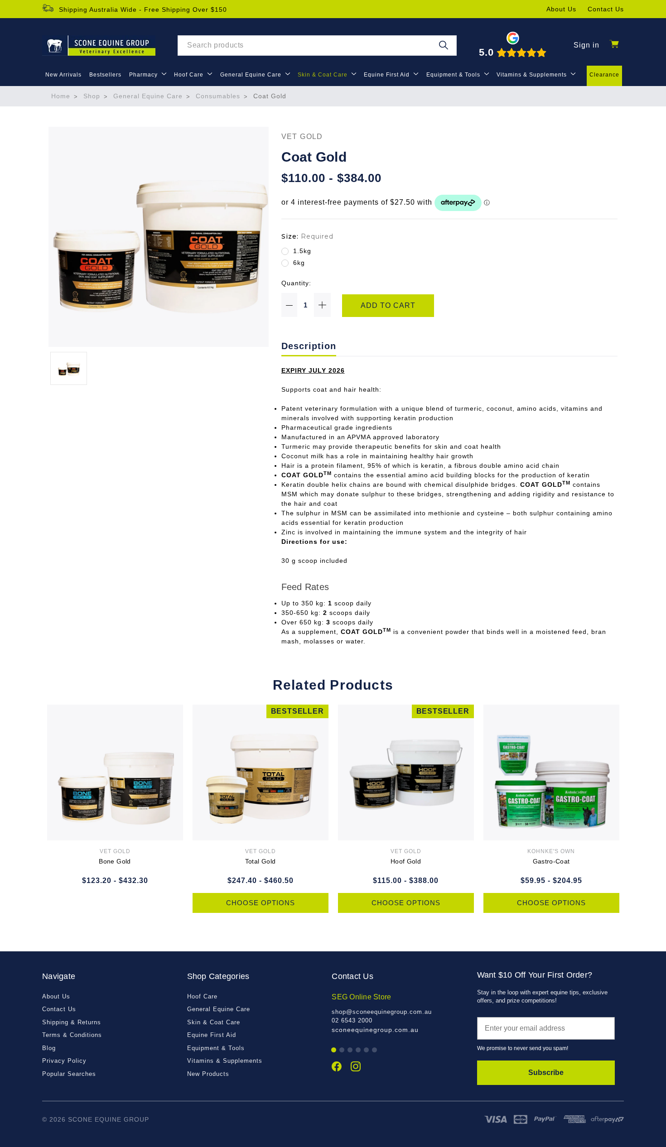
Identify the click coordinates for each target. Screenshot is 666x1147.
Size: (307, 236)
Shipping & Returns (71, 1022)
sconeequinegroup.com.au (375, 1029)
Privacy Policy (64, 1060)
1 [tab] (334, 1050)
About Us (561, 9)
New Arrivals (63, 75)
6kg (299, 262)
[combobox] (317, 45)
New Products (208, 1073)
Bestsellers (105, 75)
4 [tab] (358, 1050)
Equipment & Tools (454, 75)
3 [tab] (350, 1050)
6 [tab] (374, 1050)
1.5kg (302, 250)
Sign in (586, 45)
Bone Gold (114, 861)
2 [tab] (342, 1050)
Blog (49, 1048)
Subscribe (546, 1072)
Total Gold (260, 861)
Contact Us (606, 9)
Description (308, 346)
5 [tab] (366, 1050)
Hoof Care (189, 75)
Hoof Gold (406, 861)
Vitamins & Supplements (533, 75)
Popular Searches (69, 1073)
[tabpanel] (399, 1013)
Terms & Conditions (72, 1035)
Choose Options (260, 903)
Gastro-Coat (551, 861)
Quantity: (296, 283)
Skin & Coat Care (323, 75)
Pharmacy (144, 75)
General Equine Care (251, 75)
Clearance (604, 75)
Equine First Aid (387, 75)
